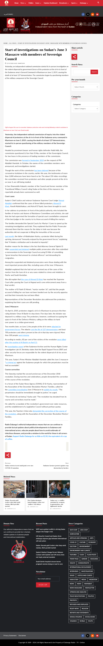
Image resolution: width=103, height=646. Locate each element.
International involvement (80, 567)
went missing (24, 335)
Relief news (74, 608)
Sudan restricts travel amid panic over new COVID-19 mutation (19, 465)
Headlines (94, 559)
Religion (85, 608)
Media (83, 579)
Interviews (74, 571)
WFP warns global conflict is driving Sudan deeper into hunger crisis (50, 531)
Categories (77, 104)
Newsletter (89, 588)
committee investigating (17, 390)
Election (73, 546)
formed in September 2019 (33, 160)
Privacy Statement (10, 635)
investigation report (15, 347)
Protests (73, 600)
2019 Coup (73, 530)
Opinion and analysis (78, 592)
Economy (92, 542)
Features (73, 555)
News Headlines (76, 588)
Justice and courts (84, 575)
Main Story (74, 579)
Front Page (74, 559)
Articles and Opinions (78, 538)
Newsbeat (88, 584)
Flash (82, 555)
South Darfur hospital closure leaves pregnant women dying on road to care (49, 563)
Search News (77, 64)
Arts (91, 538)
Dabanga (83, 3)
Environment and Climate (80, 550)
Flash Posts (91, 555)
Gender (84, 559)
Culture (82, 542)
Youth (90, 621)
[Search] (98, 2)
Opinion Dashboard (50, 3)
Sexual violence (76, 617)
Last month (9, 236)
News (22, 3)
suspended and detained (19, 249)
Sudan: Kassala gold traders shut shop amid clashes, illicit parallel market (51, 547)
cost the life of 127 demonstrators (44, 330)
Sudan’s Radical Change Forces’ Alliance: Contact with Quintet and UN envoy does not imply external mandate (50, 555)
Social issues (90, 617)
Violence (73, 621)
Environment (84, 546)
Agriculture (74, 534)
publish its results (51, 390)
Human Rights (83, 563)
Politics (31, 3)
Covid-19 (73, 542)
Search (94, 72)
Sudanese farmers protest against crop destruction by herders (55, 465)
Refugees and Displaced (79, 604)
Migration (93, 579)
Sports (73, 3)
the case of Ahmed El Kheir (32, 279)
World (82, 621)
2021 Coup (84, 530)
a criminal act (11, 363)
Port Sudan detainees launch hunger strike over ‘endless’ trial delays (36, 502)
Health (72, 563)
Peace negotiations (77, 596)
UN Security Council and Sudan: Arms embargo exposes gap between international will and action (51, 538)
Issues (37, 3)
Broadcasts (63, 3)
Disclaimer (22, 635)
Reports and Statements (79, 613)
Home (16, 3)
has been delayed (41, 171)
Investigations (87, 571)
